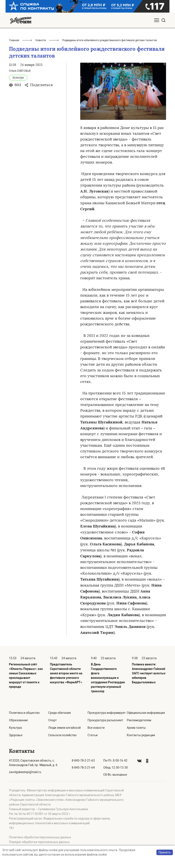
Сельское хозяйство (62, 735)
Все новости (96, 727)
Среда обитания (59, 712)
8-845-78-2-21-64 (83, 767)
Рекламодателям (139, 720)
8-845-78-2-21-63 (83, 760)
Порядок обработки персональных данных (39, 842)
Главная (14, 40)
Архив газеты (136, 727)
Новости (40, 40)
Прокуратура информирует (107, 712)
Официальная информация (146, 712)
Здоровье (15, 735)
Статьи (93, 735)
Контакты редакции (141, 735)
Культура (15, 727)
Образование (18, 720)
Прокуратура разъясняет (105, 720)
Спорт (52, 720)
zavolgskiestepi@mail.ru (25, 772)
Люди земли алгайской (64, 727)
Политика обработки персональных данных (40, 837)
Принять (165, 852)
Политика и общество (24, 712)
